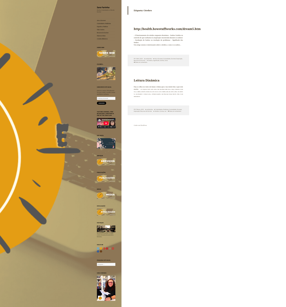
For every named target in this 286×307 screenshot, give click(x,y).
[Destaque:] (106, 229)
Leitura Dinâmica (146, 80)
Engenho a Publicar (102, 26)
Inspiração (179, 58)
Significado (156, 60)
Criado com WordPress (140, 125)
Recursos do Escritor (103, 33)
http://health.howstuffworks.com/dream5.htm (167, 29)
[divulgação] (106, 212)
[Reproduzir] (99, 127)
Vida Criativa (100, 29)
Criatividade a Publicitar (104, 23)
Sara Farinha (103, 7)
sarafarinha (148, 58)
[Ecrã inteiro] (114, 127)
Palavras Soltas (101, 36)
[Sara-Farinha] (106, 288)
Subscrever (102, 103)
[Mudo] (112, 127)
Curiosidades (166, 58)
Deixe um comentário (141, 62)
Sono (166, 60)
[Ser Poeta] (106, 143)
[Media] (106, 195)
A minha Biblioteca (102, 39)
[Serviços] (106, 161)
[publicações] (106, 178)
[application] (106, 123)
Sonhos (162, 60)
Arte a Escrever (101, 20)
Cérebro (150, 60)
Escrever (173, 58)
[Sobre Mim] (106, 53)
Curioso (162, 111)
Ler (166, 111)
